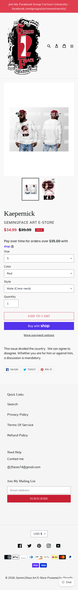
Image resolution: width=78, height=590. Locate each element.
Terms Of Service (20, 425)
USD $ (38, 534)
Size (7, 251)
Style (7, 281)
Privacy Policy (17, 414)
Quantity (10, 296)
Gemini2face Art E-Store (31, 577)
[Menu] (72, 45)
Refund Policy (17, 435)
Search (12, 404)
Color (7, 266)
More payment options (39, 335)
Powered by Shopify (60, 577)
